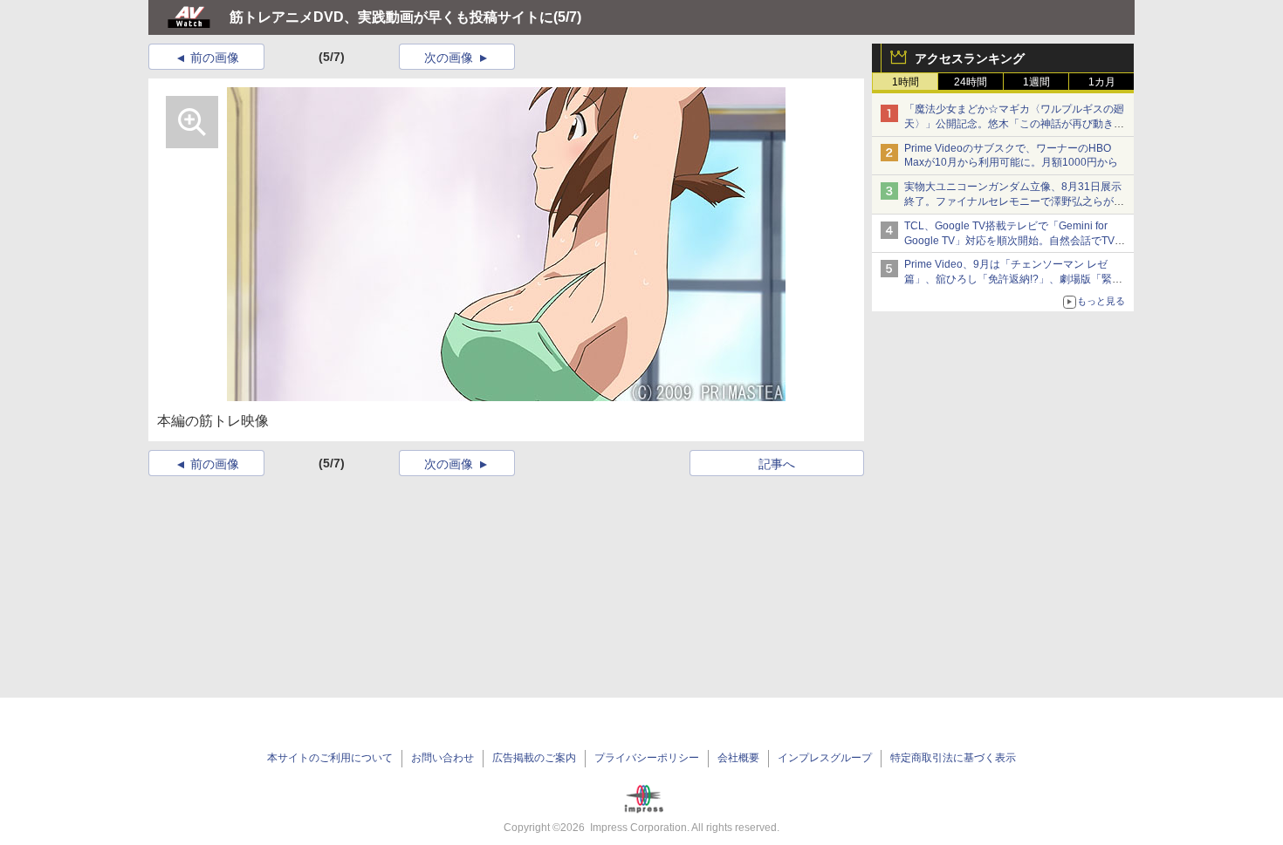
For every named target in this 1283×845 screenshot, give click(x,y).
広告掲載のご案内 (534, 758)
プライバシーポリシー (646, 758)
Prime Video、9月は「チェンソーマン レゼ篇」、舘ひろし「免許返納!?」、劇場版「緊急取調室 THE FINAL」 (1013, 279)
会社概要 (738, 758)
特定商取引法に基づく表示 (953, 758)
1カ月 (1101, 82)
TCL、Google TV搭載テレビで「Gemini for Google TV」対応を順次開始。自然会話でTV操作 (1014, 241)
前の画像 (214, 58)
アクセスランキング (970, 58)
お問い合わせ (442, 758)
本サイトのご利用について (330, 758)
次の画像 (448, 58)
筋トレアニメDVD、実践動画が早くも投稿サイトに (391, 17)
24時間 (970, 82)
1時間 (905, 82)
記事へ (776, 464)
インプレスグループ (825, 758)
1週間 (1036, 82)
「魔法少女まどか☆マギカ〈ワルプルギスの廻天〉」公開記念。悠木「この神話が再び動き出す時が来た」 (1014, 124)
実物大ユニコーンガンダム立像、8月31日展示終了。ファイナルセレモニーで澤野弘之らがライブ (1014, 201)
